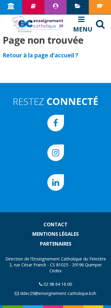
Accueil (11, 7)
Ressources (33, 7)
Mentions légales (55, 234)
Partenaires (55, 244)
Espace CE (55, 7)
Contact (55, 224)
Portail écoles (100, 7)
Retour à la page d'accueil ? (40, 55)
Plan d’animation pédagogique (78, 7)
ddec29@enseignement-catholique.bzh (58, 293)
